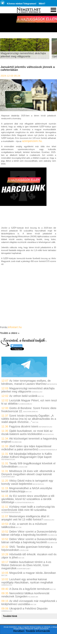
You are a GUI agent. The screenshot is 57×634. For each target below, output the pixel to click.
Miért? (42, 3)
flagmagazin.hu (25, 404)
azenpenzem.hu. (32, 141)
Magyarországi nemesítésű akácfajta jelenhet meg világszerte (23, 55)
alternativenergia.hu (24, 503)
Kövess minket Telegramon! (21, 3)
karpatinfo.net (8, 477)
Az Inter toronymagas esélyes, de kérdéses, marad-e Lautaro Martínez (26, 382)
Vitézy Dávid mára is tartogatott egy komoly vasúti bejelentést (27, 482)
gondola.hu (37, 392)
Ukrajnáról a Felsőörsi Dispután (28, 608)
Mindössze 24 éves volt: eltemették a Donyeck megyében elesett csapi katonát (28, 473)
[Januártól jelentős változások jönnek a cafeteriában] (28, 110)
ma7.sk (41, 396)
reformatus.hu (45, 427)
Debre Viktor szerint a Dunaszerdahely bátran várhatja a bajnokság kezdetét (29, 533)
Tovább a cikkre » (9, 333)
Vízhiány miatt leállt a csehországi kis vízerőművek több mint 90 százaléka (28, 508)
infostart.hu (15, 327)
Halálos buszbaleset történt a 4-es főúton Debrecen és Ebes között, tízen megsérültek (26, 565)
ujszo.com (22, 467)
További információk (38, 630)
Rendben (18, 630)
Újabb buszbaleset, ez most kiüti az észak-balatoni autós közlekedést (27, 432)
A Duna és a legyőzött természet (29, 588)
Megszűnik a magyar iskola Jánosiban (32, 572)
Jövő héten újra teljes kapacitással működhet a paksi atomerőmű (26, 448)
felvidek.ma (16, 442)
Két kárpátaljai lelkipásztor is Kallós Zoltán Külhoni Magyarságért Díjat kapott (26, 455)
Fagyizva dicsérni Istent (23, 426)
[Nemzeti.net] (28, 10)
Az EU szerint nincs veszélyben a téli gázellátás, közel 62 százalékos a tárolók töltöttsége (27, 499)
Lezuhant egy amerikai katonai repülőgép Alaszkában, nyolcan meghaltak (27, 581)
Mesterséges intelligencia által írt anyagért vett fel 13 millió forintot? (25, 518)
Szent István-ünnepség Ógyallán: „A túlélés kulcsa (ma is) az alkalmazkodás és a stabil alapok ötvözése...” (28, 418)
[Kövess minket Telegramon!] (24, 376)
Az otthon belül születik (23, 395)
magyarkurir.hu (30, 412)
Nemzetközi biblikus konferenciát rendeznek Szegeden (25, 595)
